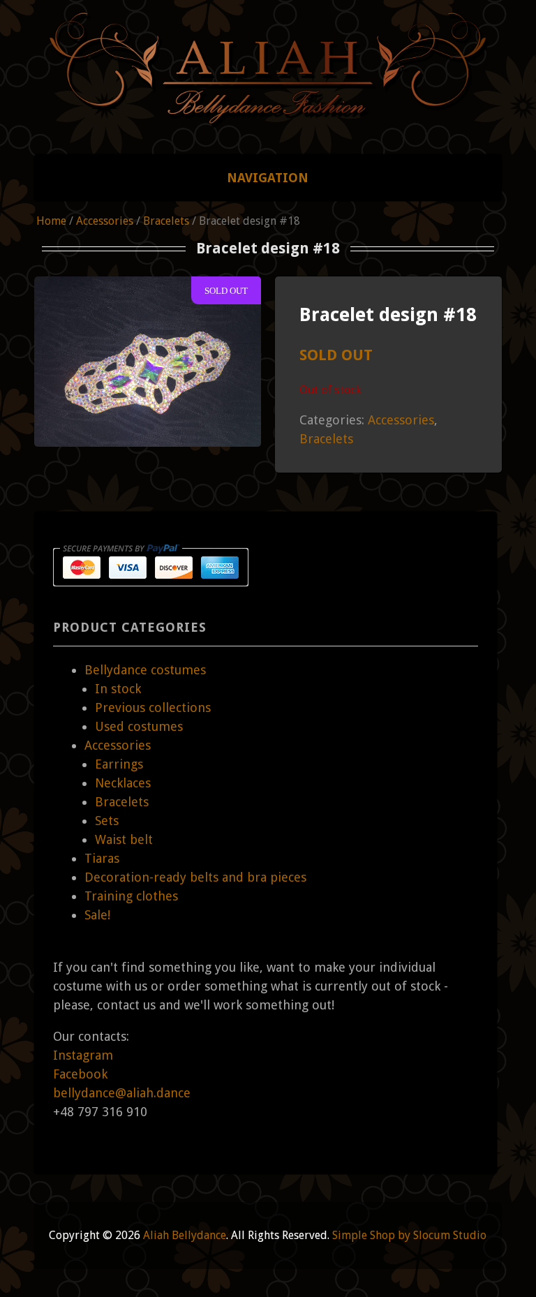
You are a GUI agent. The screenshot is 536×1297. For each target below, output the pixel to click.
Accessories (104, 221)
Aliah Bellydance (184, 1235)
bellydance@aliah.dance (122, 1092)
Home (51, 221)
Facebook (80, 1074)
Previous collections (153, 707)
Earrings (119, 764)
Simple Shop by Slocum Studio (409, 1235)
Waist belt (124, 839)
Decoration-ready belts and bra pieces (195, 877)
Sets (107, 820)
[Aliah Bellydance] (268, 110)
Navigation (267, 177)
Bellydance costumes (145, 669)
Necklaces (123, 783)
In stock (118, 688)
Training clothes (131, 896)
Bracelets (166, 221)
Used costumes (139, 726)
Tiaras (101, 858)
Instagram (83, 1055)
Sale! (97, 914)
